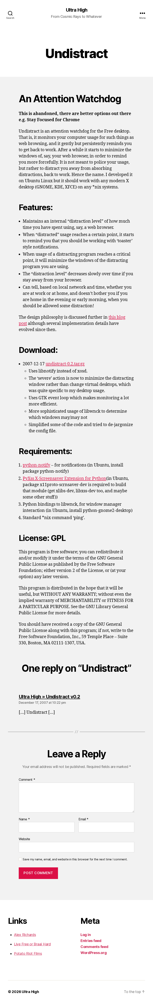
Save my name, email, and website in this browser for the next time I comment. (75, 859)
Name (24, 819)
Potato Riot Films (28, 953)
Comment (27, 780)
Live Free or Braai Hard (32, 944)
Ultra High (76, 10)
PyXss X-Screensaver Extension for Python (64, 478)
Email (83, 819)
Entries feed (90, 941)
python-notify (36, 465)
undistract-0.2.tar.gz (65, 364)
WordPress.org (93, 953)
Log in (85, 935)
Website (24, 839)
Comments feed (94, 947)
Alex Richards (25, 935)
